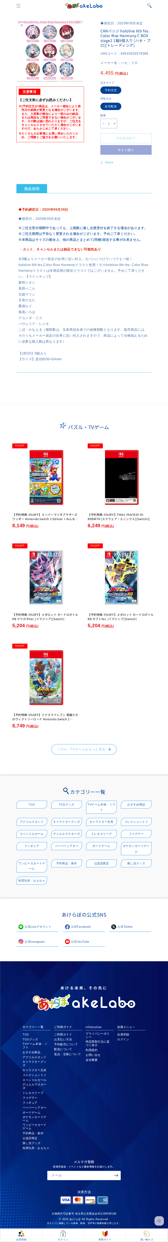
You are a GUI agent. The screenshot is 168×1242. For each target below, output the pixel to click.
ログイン (123, 1039)
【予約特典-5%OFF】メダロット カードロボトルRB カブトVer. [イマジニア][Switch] (121, 616)
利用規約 (92, 1050)
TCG (31, 804)
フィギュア (31, 846)
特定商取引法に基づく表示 (98, 1043)
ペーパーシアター (67, 846)
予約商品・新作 (66, 863)
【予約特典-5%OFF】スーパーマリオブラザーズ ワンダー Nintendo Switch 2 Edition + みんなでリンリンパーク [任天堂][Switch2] (45, 518)
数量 (103, 115)
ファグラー (136, 833)
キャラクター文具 (102, 821)
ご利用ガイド (63, 1034)
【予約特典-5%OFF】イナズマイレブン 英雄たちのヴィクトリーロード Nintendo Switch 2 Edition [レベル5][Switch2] (45, 719)
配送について (63, 1049)
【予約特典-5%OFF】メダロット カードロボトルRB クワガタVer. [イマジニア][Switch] (45, 616)
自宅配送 (111, 106)
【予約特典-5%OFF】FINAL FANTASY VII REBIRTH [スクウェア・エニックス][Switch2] (119, 516)
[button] (18, 5)
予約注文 (111, 90)
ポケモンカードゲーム (136, 848)
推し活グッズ (136, 863)
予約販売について (66, 1044)
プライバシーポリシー (98, 1035)
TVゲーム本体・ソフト (101, 807)
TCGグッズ (66, 804)
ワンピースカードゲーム (31, 866)
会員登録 (123, 1034)
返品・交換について (67, 1054)
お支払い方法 (63, 1039)
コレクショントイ (136, 821)
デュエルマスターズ (66, 833)
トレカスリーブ (101, 833)
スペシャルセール (32, 833)
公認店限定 (101, 863)
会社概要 (92, 1059)
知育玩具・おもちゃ (31, 880)
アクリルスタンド (32, 821)
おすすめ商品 (136, 804)
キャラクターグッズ (66, 821)
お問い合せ (93, 1055)
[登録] (116, 1175)
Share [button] (109, 162)
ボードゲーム (101, 846)
